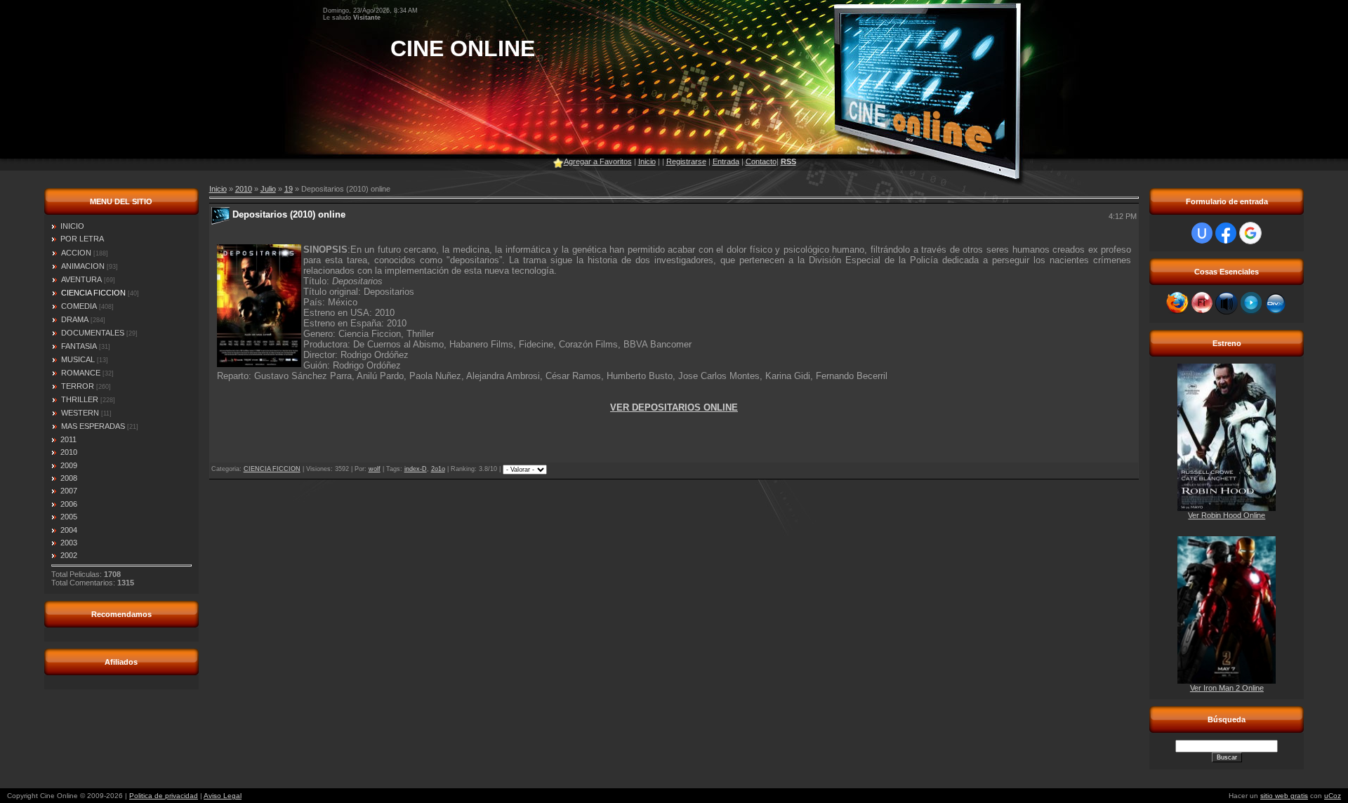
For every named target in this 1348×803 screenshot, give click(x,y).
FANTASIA (79, 346)
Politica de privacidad (163, 795)
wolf (375, 468)
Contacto (761, 161)
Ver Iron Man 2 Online (1227, 688)
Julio (268, 189)
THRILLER (79, 399)
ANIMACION (83, 266)
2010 (243, 189)
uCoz (1332, 795)
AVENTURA (81, 279)
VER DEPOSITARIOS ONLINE (674, 407)
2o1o (438, 468)
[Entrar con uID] (1201, 233)
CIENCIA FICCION (93, 292)
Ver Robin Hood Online (1226, 515)
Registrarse (686, 161)
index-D (415, 468)
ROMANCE (80, 373)
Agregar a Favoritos (598, 161)
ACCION (76, 252)
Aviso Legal (223, 795)
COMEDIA (79, 306)
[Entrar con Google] (1250, 233)
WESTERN (80, 413)
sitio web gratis (1284, 795)
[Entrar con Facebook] (1225, 233)
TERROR (77, 386)
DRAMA (74, 319)
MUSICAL (78, 359)
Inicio (647, 161)
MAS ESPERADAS (93, 426)
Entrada (726, 161)
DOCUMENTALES (92, 332)
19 (288, 189)
